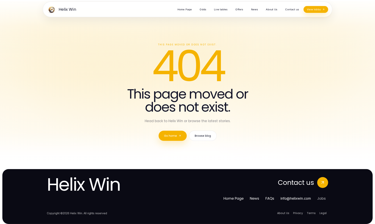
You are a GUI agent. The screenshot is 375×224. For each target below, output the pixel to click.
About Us (283, 213)
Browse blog (203, 136)
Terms (311, 213)
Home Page (233, 198)
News (254, 198)
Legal (323, 213)
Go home (170, 136)
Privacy (298, 213)
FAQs (269, 198)
